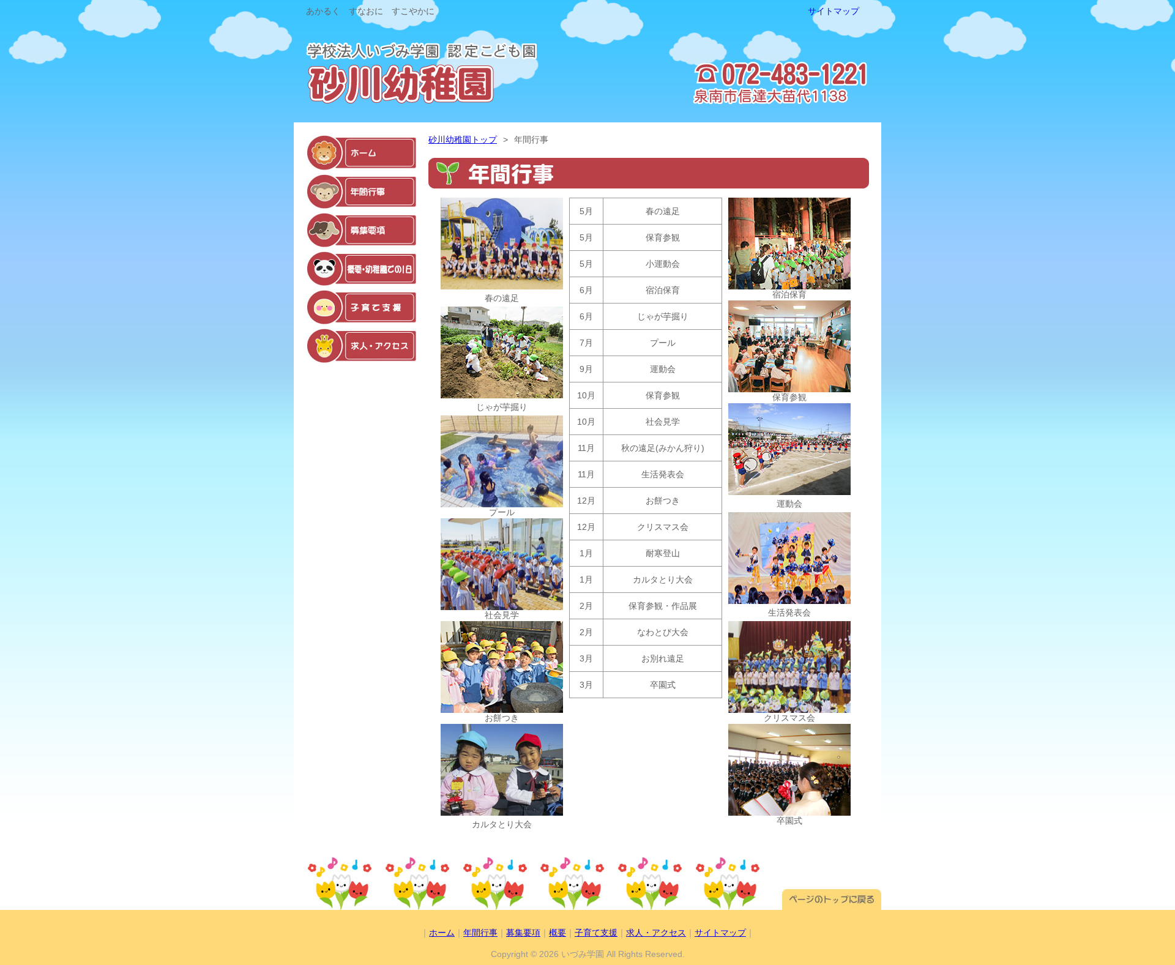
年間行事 (480, 932)
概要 (557, 932)
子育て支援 (596, 932)
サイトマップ (833, 11)
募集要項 (523, 932)
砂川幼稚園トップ (462, 139)
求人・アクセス (656, 932)
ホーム (442, 932)
